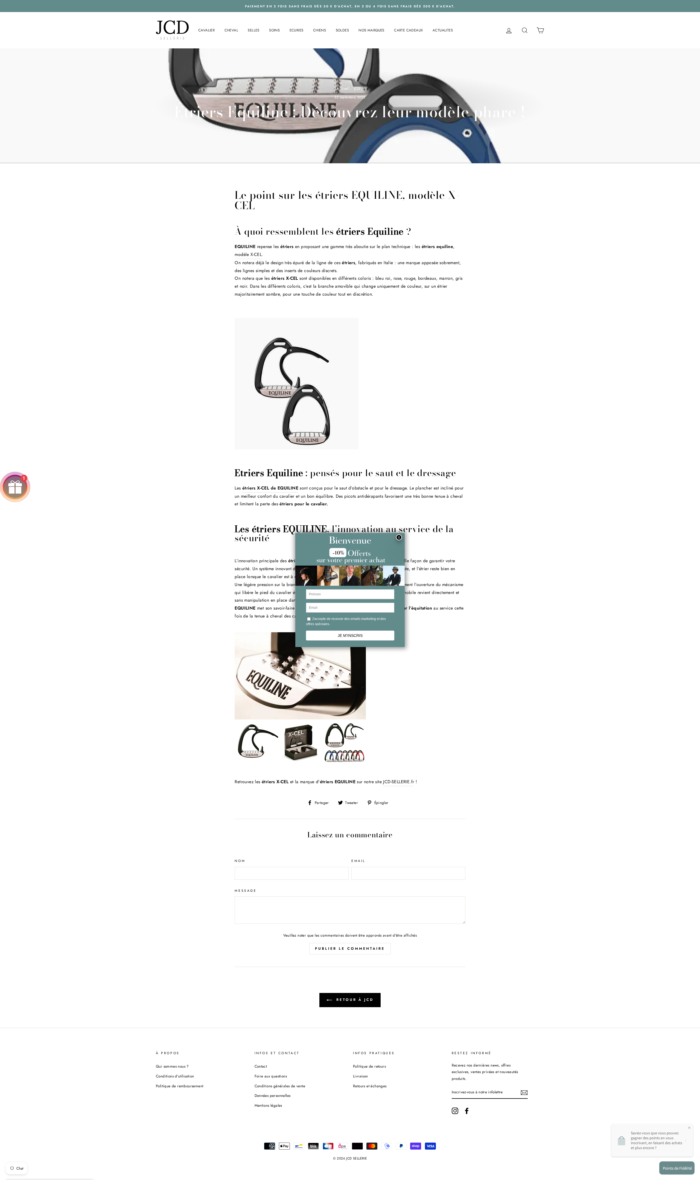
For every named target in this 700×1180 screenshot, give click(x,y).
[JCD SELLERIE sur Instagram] (455, 1110)
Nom (240, 860)
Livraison (360, 1076)
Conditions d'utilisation (175, 1076)
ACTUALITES (443, 30)
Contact (261, 1066)
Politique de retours (369, 1066)
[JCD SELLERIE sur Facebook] (466, 1110)
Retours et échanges (370, 1086)
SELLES (253, 30)
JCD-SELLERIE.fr (398, 782)
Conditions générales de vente (280, 1086)
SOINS (274, 30)
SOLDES (342, 30)
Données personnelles (273, 1095)
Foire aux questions (271, 1076)
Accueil (343, 88)
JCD (357, 88)
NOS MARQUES (371, 30)
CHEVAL (231, 30)
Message (245, 890)
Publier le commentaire (350, 948)
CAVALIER (206, 30)
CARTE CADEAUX (408, 30)
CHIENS (319, 30)
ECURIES (297, 30)
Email (358, 860)
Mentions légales (268, 1105)
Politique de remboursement (179, 1086)
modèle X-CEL (248, 254)
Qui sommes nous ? (172, 1066)
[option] (350, 6)
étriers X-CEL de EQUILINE (270, 488)
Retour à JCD (354, 999)
